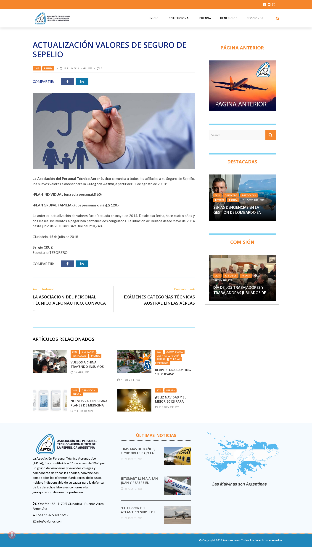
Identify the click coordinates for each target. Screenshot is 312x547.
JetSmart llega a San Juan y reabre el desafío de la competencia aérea (139, 484)
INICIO (154, 18)
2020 (74, 351)
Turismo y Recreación (168, 361)
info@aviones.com (49, 521)
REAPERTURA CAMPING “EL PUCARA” (173, 372)
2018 (36, 68)
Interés (219, 200)
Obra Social (89, 390)
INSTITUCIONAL (179, 18)
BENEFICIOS (229, 18)
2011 (159, 390)
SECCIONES (255, 18)
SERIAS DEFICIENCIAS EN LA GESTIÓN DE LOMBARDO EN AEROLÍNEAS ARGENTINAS (237, 212)
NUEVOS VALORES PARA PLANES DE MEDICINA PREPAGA (89, 405)
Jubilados (231, 275)
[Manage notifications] (12, 535)
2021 (74, 390)
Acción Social (175, 351)
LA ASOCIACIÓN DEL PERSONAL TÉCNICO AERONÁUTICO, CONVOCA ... (69, 303)
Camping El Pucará (168, 355)
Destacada (88, 351)
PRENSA (205, 18)
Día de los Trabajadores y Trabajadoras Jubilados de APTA (239, 292)
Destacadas (79, 355)
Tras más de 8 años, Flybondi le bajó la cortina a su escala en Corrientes (138, 455)
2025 (217, 195)
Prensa (48, 68)
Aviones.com (231, 540)
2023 (159, 351)
